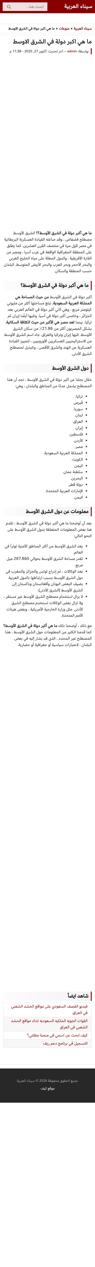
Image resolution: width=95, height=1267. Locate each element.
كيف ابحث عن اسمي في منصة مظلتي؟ (57, 1035)
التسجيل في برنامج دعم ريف (65, 1043)
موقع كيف (48, 1088)
